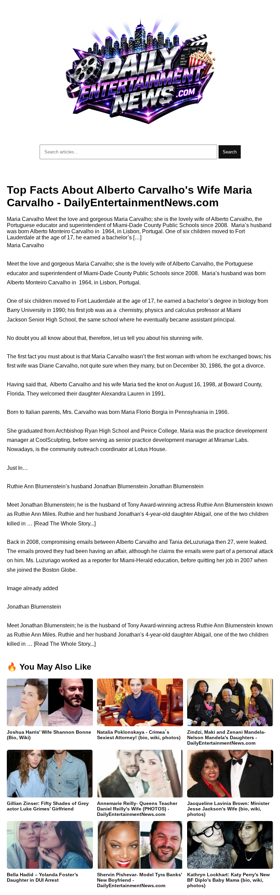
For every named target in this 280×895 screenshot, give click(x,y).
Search (230, 151)
